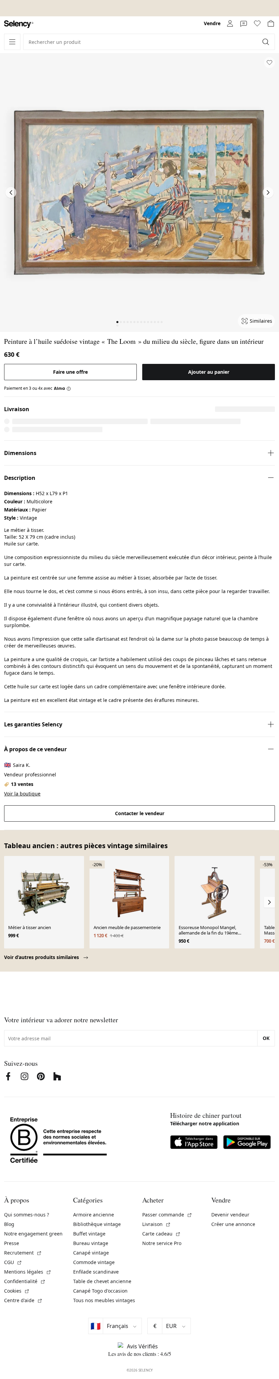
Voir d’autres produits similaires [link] (42, 957)
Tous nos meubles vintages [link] (104, 1300)
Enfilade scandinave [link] (96, 1271)
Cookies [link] (17, 1291)
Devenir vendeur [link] (230, 1214)
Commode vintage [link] (94, 1262)
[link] (18, 24)
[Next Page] (268, 192)
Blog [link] (9, 1224)
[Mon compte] (230, 23)
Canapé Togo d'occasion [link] (100, 1291)
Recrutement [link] (23, 1252)
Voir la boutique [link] (22, 793)
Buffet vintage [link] (89, 1233)
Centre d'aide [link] (23, 1300)
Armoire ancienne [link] (93, 1214)
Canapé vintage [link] (91, 1252)
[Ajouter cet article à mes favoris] (269, 62)
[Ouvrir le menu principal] (12, 42)
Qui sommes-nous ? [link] (26, 1214)
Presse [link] (11, 1243)
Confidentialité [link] (25, 1281)
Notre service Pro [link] (161, 1243)
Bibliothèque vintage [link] (97, 1224)
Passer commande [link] (167, 1214)
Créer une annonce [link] (233, 1224)
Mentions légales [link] (27, 1271)
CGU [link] (13, 1262)
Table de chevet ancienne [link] (102, 1281)
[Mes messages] (244, 23)
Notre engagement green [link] (33, 1233)
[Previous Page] (10, 192)
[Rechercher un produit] (266, 41)
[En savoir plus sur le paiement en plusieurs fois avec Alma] (62, 388)
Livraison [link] (156, 1224)
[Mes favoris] (257, 23)
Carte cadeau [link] (161, 1233)
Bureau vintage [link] (90, 1243)
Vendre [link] (212, 23)
